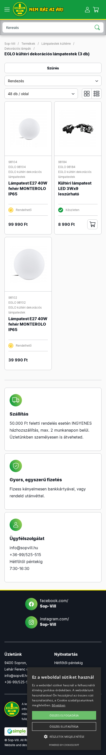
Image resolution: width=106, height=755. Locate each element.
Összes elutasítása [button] (64, 726)
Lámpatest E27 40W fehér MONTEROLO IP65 (27, 188)
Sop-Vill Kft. (20, 9)
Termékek (28, 43)
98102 (12, 297)
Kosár (96, 9)
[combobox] (53, 81)
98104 (12, 162)
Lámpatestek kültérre (56, 43)
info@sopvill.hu (24, 547)
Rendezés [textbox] (16, 81)
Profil (87, 9)
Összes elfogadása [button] (64, 715)
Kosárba (92, 224)
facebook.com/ (54, 603)
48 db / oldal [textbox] (18, 94)
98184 (62, 162)
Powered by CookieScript (64, 745)
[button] (64, 736)
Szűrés (53, 68)
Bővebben (58, 705)
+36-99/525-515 (25, 554)
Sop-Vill (9, 43)
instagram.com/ (54, 621)
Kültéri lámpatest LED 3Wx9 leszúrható (74, 188)
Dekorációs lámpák (17, 48)
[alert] (64, 708)
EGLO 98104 (17, 167)
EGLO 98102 (17, 302)
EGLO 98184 (66, 167)
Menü (7, 9)
